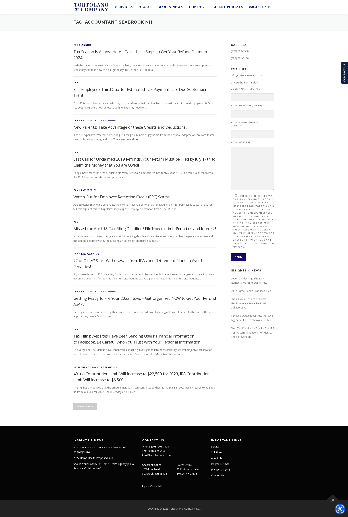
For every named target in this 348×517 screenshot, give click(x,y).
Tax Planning (82, 45)
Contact (197, 7)
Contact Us (217, 475)
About (145, 7)
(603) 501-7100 (260, 7)
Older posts (85, 406)
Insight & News (220, 463)
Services (124, 7)
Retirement (81, 367)
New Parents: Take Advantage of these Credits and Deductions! (130, 127)
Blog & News (170, 7)
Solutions (216, 452)
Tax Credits (89, 120)
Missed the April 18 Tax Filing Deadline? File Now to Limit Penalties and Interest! (144, 228)
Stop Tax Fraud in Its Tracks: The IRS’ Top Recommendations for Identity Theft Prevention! (252, 332)
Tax (75, 82)
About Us (216, 458)
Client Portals (227, 7)
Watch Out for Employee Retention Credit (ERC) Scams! (122, 196)
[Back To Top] (332, 500)
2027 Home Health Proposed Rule (251, 291)
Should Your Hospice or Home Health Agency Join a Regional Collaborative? (248, 303)
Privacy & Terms (221, 469)
